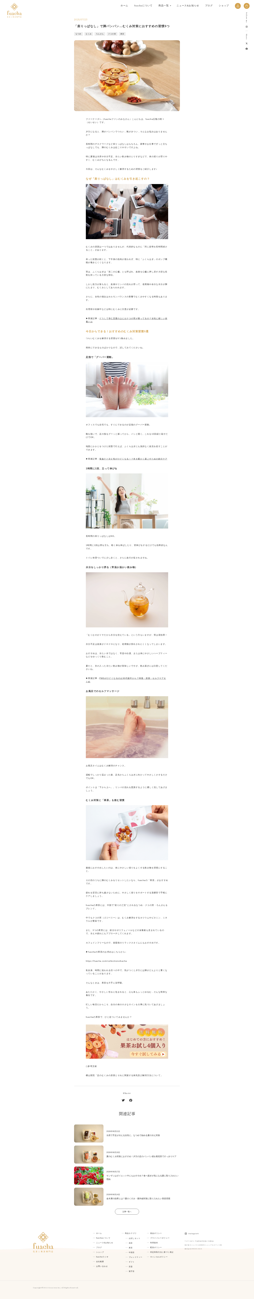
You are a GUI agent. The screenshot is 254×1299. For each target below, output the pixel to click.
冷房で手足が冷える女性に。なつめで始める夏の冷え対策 (133, 1135)
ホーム (124, 5)
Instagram (193, 1233)
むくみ (89, 34)
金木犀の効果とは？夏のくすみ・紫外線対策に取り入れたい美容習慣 (138, 1198)
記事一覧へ (127, 1212)
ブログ (209, 5)
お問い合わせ (102, 1266)
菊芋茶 (132, 1271)
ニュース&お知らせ (188, 5)
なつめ (78, 34)
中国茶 (132, 1252)
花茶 (131, 1243)
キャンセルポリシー (159, 1257)
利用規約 (154, 1243)
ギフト (132, 1262)
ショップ (224, 5)
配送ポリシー (156, 1247)
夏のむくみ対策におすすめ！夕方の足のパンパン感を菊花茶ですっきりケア (141, 1156)
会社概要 (100, 1262)
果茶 (122, 34)
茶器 (131, 1267)
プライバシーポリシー (160, 1238)
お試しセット (134, 1238)
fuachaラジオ (102, 1257)
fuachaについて (143, 5)
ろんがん (100, 34)
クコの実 (112, 34)
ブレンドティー (135, 1257)
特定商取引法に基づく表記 (161, 1252)
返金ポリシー (156, 1233)
